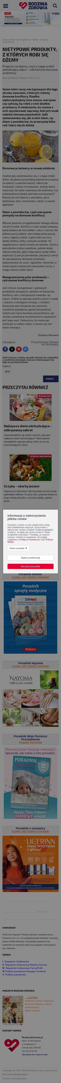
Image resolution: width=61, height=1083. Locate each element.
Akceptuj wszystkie (30, 566)
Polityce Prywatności (30, 540)
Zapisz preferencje (30, 557)
